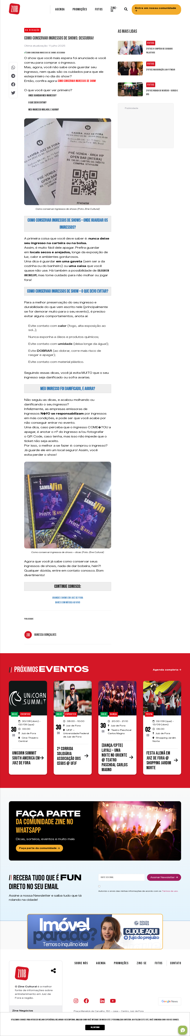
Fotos (99, 9)
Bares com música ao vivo (67, 602)
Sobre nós (81, 963)
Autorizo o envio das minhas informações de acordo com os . (138, 891)
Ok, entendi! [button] (95, 1027)
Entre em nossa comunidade (155, 8)
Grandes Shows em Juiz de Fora (67, 597)
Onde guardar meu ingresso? (42, 95)
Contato (175, 963)
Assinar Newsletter (162, 877)
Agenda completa (166, 669)
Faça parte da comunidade (38, 848)
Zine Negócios (22, 1010)
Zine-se (114, 9)
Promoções (80, 9)
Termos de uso (170, 891)
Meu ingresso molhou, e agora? (43, 109)
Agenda (60, 9)
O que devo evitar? (37, 102)
